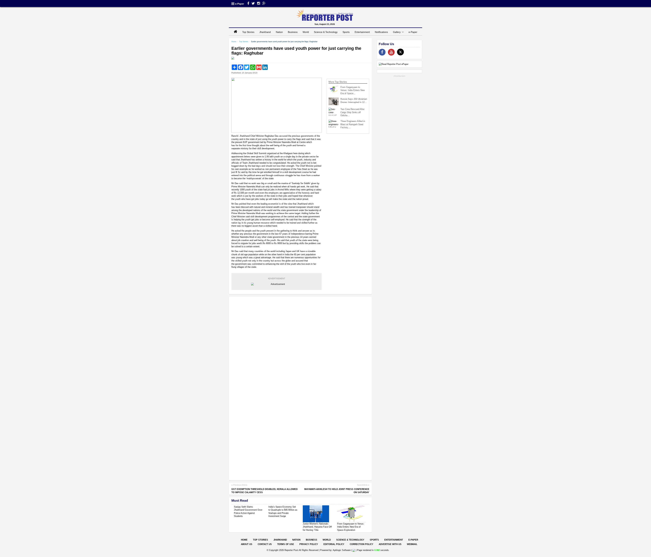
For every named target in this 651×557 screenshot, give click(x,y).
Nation (279, 32)
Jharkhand (265, 32)
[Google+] (264, 3)
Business (293, 32)
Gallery (397, 32)
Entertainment (362, 32)
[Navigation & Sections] (233, 3)
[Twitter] (253, 3)
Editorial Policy (333, 544)
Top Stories (248, 32)
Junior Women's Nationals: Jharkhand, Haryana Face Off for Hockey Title (317, 526)
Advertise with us (390, 544)
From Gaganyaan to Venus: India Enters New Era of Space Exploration (350, 526)
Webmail (412, 544)
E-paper (413, 540)
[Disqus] (300, 343)
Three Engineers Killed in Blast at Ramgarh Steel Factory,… (352, 124)
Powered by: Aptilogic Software (335, 550)
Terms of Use (285, 544)
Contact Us (265, 544)
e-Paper (239, 3)
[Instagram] (258, 3)
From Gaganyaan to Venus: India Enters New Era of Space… (352, 90)
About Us (246, 544)
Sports (346, 32)
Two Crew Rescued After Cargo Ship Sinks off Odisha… (352, 112)
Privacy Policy (308, 544)
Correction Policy (361, 544)
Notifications (381, 32)
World (306, 32)
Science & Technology (326, 32)
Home (233, 41)
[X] (400, 52)
